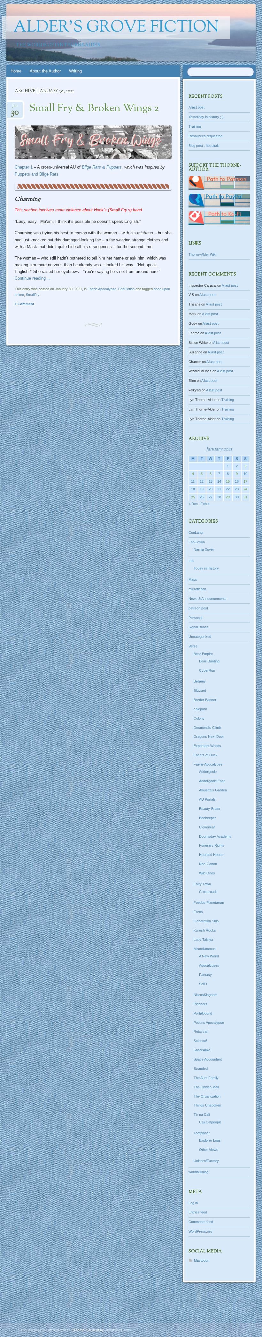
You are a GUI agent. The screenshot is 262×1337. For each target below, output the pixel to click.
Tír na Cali (202, 1114)
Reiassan (201, 1031)
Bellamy (200, 681)
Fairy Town (202, 884)
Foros (198, 912)
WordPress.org (200, 1231)
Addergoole (208, 772)
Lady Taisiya (203, 939)
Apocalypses (209, 965)
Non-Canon (208, 864)
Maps (193, 579)
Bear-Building (209, 661)
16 (237, 481)
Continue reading (33, 278)
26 (202, 497)
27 (210, 497)
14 (219, 481)
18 (193, 489)
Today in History (206, 568)
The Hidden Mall (206, 1087)
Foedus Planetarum (209, 902)
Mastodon (201, 1260)
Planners (200, 1004)
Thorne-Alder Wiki (202, 254)
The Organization (207, 1096)
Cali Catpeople (210, 1122)
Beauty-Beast (209, 809)
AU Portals (207, 799)
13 (210, 481)
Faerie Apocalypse (102, 289)
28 (219, 497)
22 (228, 489)
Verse (193, 646)
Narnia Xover (204, 549)
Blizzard (200, 690)
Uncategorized (200, 636)
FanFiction (126, 289)
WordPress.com (117, 1330)
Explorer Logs (210, 1140)
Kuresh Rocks (205, 930)
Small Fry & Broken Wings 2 (94, 108)
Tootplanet (202, 1133)
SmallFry (32, 295)
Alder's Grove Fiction (116, 27)
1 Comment (24, 304)
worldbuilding (198, 1172)
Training (195, 126)
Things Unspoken (207, 1105)
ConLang (196, 532)
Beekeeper (207, 818)
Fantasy (205, 975)
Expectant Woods (207, 746)
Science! (200, 1041)
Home (16, 71)
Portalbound (203, 1013)
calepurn (200, 709)
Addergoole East (212, 781)
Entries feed (198, 1212)
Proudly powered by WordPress (46, 1330)
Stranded (201, 1068)
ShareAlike (202, 1050)
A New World (209, 956)
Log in (193, 1203)
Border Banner (205, 700)
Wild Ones (207, 873)
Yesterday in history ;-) (206, 117)
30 (237, 497)
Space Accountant (208, 1059)
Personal (195, 618)
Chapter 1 (24, 167)
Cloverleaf (207, 827)
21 (219, 489)
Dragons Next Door (209, 736)
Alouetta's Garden (213, 790)
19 (202, 489)
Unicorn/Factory (206, 1161)
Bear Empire (203, 654)
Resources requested (205, 136)
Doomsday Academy (215, 836)
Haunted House (211, 855)
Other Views (208, 1150)
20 (210, 489)
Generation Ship (206, 921)
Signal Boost (198, 627)
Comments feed (201, 1222)
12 (202, 481)
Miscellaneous (205, 949)
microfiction (197, 589)
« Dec (193, 504)
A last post (196, 107)
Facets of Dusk (206, 755)
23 (237, 489)
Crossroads (208, 892)
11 (193, 481)
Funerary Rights (211, 845)
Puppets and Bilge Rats (36, 174)
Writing (75, 71)
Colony (199, 718)
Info (191, 561)
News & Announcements (208, 599)
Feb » (205, 504)
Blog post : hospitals (204, 145)
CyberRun (207, 670)
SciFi (203, 984)
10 (245, 474)
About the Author (45, 71)
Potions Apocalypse (209, 1022)
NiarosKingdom (205, 995)
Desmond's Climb (207, 727)
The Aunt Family (206, 1078)
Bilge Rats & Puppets (102, 167)
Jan (15, 107)
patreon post (198, 608)
